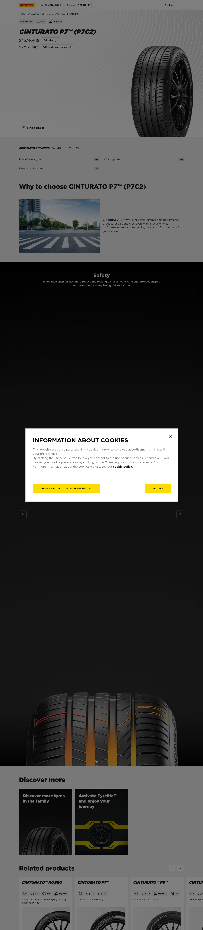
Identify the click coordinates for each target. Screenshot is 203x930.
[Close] (170, 436)
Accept (158, 488)
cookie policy (122, 466)
